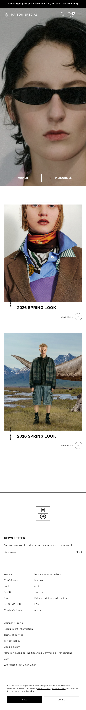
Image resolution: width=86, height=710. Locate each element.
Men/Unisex (11, 580)
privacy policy (12, 641)
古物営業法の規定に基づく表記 (20, 665)
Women (8, 574)
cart (36, 586)
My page (39, 580)
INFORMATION (12, 604)
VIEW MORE (67, 317)
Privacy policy (43, 688)
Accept (24, 699)
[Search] (62, 14)
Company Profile (14, 623)
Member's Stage (13, 610)
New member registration (49, 574)
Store (7, 598)
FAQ (36, 604)
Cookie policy (12, 647)
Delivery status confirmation (51, 598)
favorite (39, 592)
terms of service (13, 635)
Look (7, 586)
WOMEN (22, 178)
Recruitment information (18, 629)
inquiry (38, 610)
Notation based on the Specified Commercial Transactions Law (38, 656)
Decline (61, 699)
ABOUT (8, 592)
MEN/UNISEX (63, 178)
